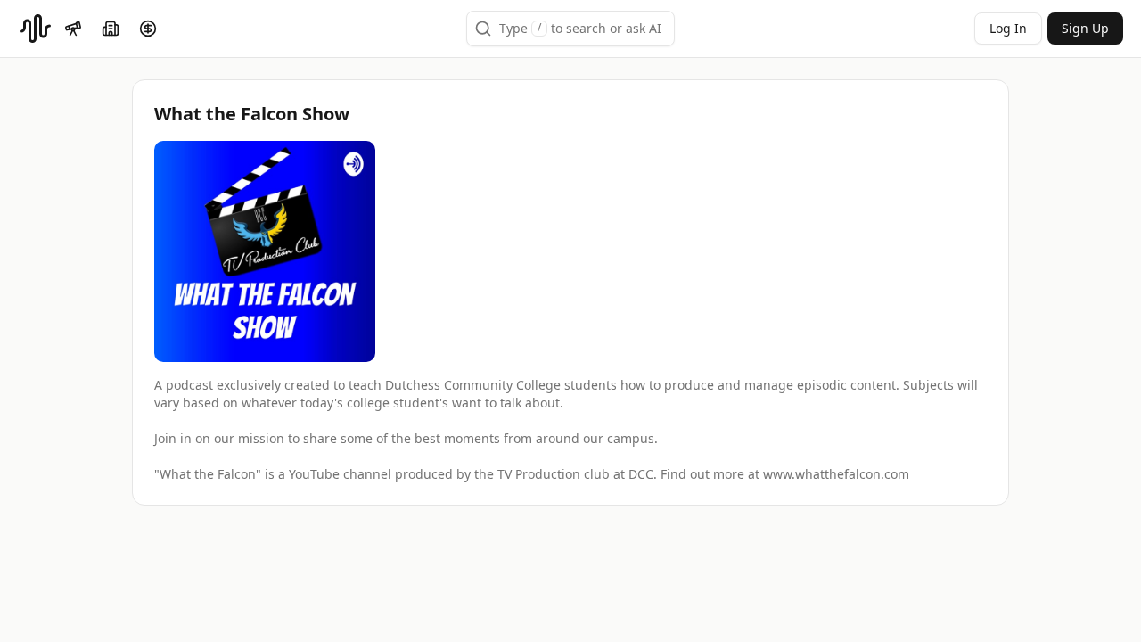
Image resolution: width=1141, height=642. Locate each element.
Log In (1008, 28)
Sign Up (1085, 28)
